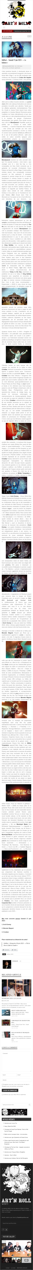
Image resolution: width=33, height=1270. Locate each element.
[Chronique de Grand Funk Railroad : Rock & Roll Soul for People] (7, 1022)
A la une (7, 37)
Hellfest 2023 (10, 954)
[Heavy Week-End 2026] (7, 1012)
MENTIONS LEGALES (22, 1268)
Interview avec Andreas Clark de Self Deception (16, 1158)
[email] (20, 961)
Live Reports (12, 68)
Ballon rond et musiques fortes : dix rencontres (15, 1134)
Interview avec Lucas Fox (21, 31)
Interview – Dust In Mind (10, 1155)
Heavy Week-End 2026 (19, 1010)
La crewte (13, 1268)
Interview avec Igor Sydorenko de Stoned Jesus (16, 1137)
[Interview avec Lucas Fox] (18, 988)
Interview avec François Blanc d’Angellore (14, 1152)
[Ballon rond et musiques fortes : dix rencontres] (7, 1035)
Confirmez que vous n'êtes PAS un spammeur (14, 1094)
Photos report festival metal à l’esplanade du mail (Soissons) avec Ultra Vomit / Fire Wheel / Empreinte (16, 1142)
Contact (7, 1268)
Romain (18, 68)
